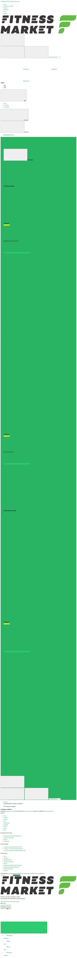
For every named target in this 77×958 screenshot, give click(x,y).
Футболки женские (11, 691)
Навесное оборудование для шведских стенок (15, 196)
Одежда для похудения (9, 279)
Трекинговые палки (11, 666)
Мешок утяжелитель (12, 398)
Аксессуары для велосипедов (14, 684)
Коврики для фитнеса (12, 342)
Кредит (5, 7)
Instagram (8, 905)
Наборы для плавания (12, 548)
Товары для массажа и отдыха (11, 324)
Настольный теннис (8, 489)
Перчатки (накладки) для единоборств (16, 412)
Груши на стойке (11, 393)
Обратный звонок (15, 1)
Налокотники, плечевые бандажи (15, 317)
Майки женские (10, 703)
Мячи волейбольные (12, 589)
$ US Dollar (6, 105)
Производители (7, 859)
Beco (5, 821)
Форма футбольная (11, 613)
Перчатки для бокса (12, 414)
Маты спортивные (11, 216)
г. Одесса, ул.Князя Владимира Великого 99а (15, 850)
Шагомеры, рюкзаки (9, 675)
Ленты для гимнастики (12, 269)
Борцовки (9, 402)
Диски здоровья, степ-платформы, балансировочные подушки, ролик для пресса (16, 335)
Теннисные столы (11, 499)
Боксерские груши (11, 389)
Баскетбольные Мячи (12, 571)
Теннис (5, 465)
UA (5, 87)
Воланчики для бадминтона (14, 469)
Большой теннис (8, 474)
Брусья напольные (11, 207)
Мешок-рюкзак (10, 304)
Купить (5, 252)
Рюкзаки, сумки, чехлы (12, 678)
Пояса (8, 283)
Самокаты (9, 746)
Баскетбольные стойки (12, 575)
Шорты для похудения (12, 285)
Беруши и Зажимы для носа (13, 516)
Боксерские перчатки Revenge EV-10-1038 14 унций (26, 452)
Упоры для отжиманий (12, 353)
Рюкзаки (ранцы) (11, 306)
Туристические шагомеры (13, 676)
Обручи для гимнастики (12, 270)
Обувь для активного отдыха (11, 725)
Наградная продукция (9, 761)
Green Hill (6, 824)
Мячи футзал (10, 607)
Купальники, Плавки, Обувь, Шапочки (13, 530)
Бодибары (9, 331)
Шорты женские (11, 707)
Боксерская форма (11, 421)
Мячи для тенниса (11, 480)
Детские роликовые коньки (13, 732)
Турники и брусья (11, 221)
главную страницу (49, 811)
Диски (8, 214)
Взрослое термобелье (12, 752)
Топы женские (10, 705)
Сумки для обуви (11, 310)
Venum (5, 826)
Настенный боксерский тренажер (15, 373)
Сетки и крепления (11, 498)
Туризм (5, 653)
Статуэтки (16, 773)
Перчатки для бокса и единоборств (12, 411)
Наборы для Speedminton (13, 471)
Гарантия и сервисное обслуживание (13, 865)
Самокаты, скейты (8, 745)
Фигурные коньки (11, 739)
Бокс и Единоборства (9, 362)
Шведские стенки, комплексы (14, 219)
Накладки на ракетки (12, 492)
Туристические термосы (13, 673)
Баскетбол (6, 568)
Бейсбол (6, 578)
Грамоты (9, 764)
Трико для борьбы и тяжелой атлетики (16, 428)
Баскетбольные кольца (12, 569)
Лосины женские (11, 689)
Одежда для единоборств (10, 420)
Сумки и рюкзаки (8, 303)
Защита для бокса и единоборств (12, 380)
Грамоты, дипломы (8, 763)
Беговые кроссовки (11, 727)
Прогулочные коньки (12, 737)
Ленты (8, 773)
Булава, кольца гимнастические (15, 267)
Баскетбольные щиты (12, 577)
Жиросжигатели (11, 297)
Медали (12, 773)
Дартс (8, 593)
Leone (5, 828)
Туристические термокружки (14, 671)
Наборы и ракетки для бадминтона (15, 472)
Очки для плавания (11, 550)
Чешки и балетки (11, 278)
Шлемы (8, 743)
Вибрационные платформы (10, 169)
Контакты (6, 9)
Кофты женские (10, 701)
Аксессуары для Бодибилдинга (14, 260)
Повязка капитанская (12, 609)
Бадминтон (6, 467)
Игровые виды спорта (9, 555)
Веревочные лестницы (12, 198)
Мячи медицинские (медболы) (14, 346)
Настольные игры (8, 591)
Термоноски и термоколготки (14, 757)
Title (5, 830)
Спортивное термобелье (13, 755)
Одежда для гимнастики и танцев (15, 272)
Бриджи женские (11, 692)
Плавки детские (10, 537)
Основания (9, 494)
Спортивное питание (9, 288)
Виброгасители (10, 476)
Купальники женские (12, 532)
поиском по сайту (28, 811)
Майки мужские (10, 716)
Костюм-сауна (10, 425)
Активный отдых (8, 680)
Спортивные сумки (11, 308)
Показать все (10, 355)
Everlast (5, 819)
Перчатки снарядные (12, 418)
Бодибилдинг (7, 256)
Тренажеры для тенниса (13, 485)
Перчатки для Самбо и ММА (14, 416)
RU (4, 85)
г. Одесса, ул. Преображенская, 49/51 (13, 846)
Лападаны (9, 371)
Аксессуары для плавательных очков (16, 544)
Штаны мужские (11, 723)
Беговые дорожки (11, 173)
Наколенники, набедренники (14, 315)
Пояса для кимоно (11, 427)
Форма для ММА (11, 430)
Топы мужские (10, 719)
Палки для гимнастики (12, 274)
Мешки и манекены (8, 387)
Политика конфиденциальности (12, 867)
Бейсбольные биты (11, 580)
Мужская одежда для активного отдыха (14, 710)
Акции (5, 13)
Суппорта (6, 312)
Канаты (8, 199)
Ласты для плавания (12, 519)
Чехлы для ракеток (11, 501)
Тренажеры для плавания (13, 528)
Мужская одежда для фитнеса (14, 718)
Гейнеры (9, 295)
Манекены (9, 396)
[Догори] (12, 920)
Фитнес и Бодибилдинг (9, 254)
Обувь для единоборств (10, 400)
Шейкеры (9, 360)
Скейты (8, 748)
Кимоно (8, 423)
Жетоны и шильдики (9, 768)
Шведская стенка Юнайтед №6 (26, 241)
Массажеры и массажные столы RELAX (16, 326)
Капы (8, 384)
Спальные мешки (11, 664)
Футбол (5, 598)
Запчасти (9, 734)
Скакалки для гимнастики (13, 276)
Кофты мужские (11, 714)
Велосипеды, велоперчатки (10, 682)
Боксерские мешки (11, 391)
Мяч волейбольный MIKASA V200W (12, 639)
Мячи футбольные (11, 605)
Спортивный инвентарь (9, 203)
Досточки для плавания (13, 517)
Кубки (5, 773)
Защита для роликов (12, 736)
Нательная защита (11, 385)
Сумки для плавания (12, 525)
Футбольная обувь (11, 614)
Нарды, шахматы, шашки (13, 595)
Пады (8, 375)
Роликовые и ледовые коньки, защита (13, 728)
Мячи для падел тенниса (13, 508)
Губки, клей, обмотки (12, 490)
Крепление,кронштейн (12, 394)
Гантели (9, 208)
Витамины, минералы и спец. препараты (17, 294)
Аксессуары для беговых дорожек (15, 177)
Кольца (8, 201)
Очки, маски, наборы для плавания (12, 543)
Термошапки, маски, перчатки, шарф (16, 759)
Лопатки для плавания (12, 521)
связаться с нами (10, 811)
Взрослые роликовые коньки (14, 730)
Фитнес (5, 330)
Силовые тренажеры (9, 164)
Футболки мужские (11, 712)
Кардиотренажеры (8, 171)
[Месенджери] (24, 927)
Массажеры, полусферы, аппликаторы (16, 328)
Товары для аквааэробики (13, 526)
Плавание (6, 512)
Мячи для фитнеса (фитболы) (14, 344)
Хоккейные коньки (11, 741)
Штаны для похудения (12, 287)
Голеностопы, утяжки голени (14, 313)
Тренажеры (6, 162)
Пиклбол (6, 507)
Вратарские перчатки (12, 600)
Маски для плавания (12, 546)
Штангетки (9, 409)
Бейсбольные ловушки (12, 582)
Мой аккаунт (26, 81)
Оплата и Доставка (8, 6)
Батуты (8, 205)
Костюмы (9, 281)
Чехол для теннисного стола (14, 503)
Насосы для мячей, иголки (13, 560)
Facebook (3, 905)
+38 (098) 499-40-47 (5, 1)
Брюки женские (10, 694)
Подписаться (16, 875)
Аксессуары (7, 514)
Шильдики (9, 772)
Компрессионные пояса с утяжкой (15, 261)
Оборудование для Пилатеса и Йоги (15, 348)
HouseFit (6, 817)
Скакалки (9, 351)
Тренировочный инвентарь (13, 611)
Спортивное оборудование (10, 194)
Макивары (9, 367)
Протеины (9, 301)
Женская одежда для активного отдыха (14, 687)
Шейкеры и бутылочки (9, 357)
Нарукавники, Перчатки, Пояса (14, 523)
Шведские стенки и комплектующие (13, 217)
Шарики (9, 505)
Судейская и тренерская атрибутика (16, 562)
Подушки (9, 376)
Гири (8, 210)
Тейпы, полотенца (11, 322)
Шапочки (9, 541)
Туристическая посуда (9, 669)
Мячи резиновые (11, 559)
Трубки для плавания (12, 553)
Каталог (28, 147)
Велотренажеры (11, 175)
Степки (8, 407)
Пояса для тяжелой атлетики (14, 263)
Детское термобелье (12, 754)
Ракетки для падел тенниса (15, 507)
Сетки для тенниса (11, 483)
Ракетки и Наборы (11, 496)
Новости (6, 870)
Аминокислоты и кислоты (13, 290)
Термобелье (7, 750)
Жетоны (9, 770)
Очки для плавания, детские (14, 551)
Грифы (8, 212)
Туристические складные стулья (15, 667)
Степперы (9, 184)
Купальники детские (12, 534)
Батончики (9, 292)
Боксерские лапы (11, 369)
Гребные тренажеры (12, 178)
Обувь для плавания (12, 535)
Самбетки (9, 405)
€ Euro (5, 103)
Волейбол (6, 586)
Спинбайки (9, 182)
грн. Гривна (6, 107)
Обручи (8, 349)
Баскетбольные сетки (12, 573)
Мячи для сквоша (11, 478)
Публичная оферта (8, 868)
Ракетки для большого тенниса (14, 481)
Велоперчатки (10, 685)
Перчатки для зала (11, 258)
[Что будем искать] (12, 40)
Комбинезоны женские (12, 700)
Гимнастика (6, 265)
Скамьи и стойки (11, 166)
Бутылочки (9, 358)
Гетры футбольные (11, 602)
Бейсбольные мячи (11, 584)
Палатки (9, 662)
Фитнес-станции (11, 168)
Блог (5, 11)
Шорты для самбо (11, 432)
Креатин (9, 299)
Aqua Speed (6, 823)
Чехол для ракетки (11, 487)
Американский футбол (9, 564)
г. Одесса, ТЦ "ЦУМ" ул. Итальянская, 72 (13, 848)
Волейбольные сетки (12, 587)
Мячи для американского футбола (15, 566)
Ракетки (9, 378)
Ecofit (5, 815)
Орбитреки (9, 180)
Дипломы (9, 766)
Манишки (9, 604)
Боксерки (9, 403)
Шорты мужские (11, 721)
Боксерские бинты (11, 382)
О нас (5, 4)
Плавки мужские (11, 539)
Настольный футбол (12, 596)
